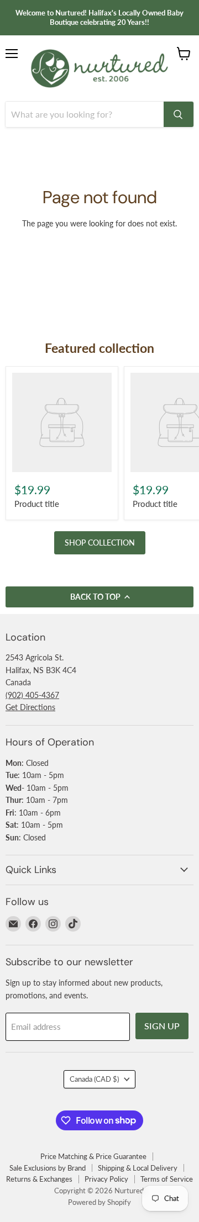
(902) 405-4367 (32, 695)
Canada (94, 1079)
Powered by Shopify (99, 1202)
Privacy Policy (106, 1179)
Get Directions (30, 707)
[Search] (178, 114)
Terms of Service (166, 1179)
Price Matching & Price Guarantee (93, 1156)
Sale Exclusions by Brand (47, 1167)
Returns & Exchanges (39, 1179)
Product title (36, 504)
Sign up (162, 1025)
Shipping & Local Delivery (137, 1167)
